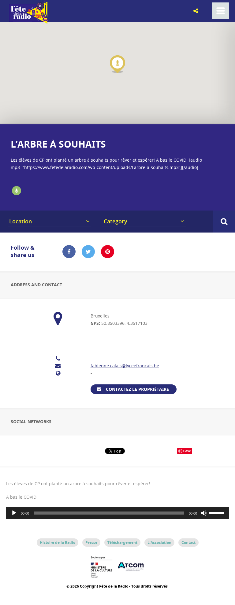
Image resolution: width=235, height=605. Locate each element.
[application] (117, 513)
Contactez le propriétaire (137, 389)
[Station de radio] (16, 190)
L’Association (159, 542)
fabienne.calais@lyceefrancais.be (125, 366)
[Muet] (204, 513)
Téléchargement (122, 542)
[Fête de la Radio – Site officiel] (27, 21)
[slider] (217, 512)
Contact (188, 542)
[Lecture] (14, 513)
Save (187, 451)
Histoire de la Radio (57, 542)
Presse (91, 542)
